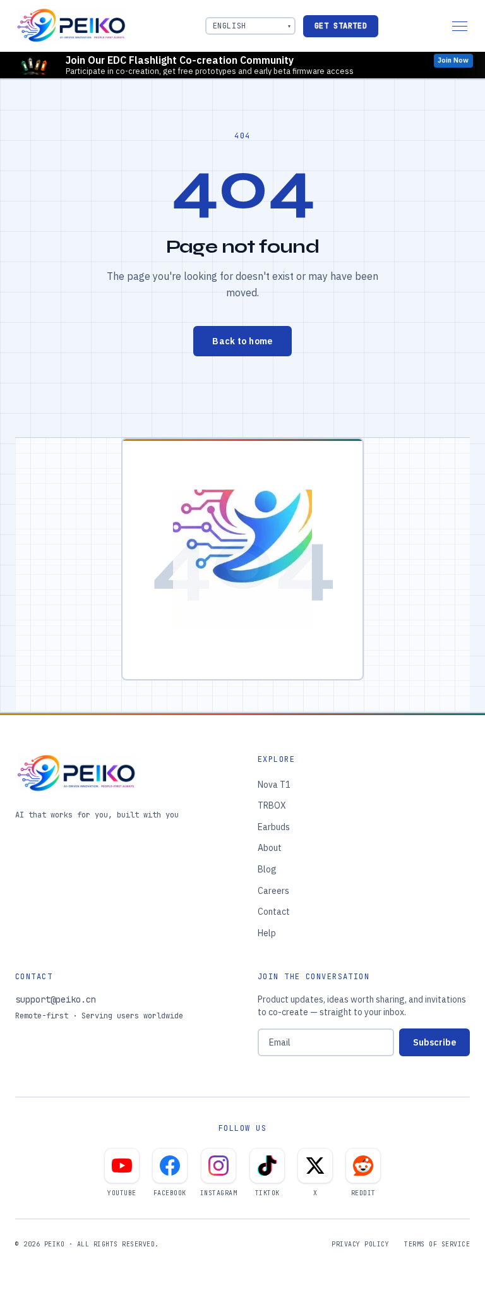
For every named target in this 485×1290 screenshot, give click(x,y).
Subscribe (434, 1042)
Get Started (341, 26)
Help (267, 933)
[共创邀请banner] (242, 65)
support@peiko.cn (55, 999)
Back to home (242, 341)
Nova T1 (274, 784)
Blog (267, 869)
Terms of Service (437, 1244)
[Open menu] (459, 26)
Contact (274, 911)
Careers (273, 890)
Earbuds (274, 827)
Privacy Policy (360, 1244)
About (270, 847)
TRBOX (272, 805)
